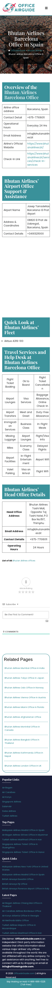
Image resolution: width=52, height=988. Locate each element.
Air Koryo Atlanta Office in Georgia (20, 915)
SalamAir (7, 806)
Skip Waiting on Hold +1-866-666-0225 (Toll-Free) (26, 983)
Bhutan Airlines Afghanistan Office (23, 716)
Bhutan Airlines (35, 50)
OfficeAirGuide (18, 50)
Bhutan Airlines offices (24, 560)
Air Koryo (6, 796)
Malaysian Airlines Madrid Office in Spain (23, 830)
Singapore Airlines (11, 801)
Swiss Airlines (9, 811)
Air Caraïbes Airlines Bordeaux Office (21, 910)
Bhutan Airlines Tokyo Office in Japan (24, 677)
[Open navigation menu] (46, 8)
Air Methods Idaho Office (15, 920)
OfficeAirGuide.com (24, 973)
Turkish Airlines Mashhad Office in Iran (22, 839)
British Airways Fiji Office (14, 883)
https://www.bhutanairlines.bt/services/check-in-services (38, 159)
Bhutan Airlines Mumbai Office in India (24, 668)
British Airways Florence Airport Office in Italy (25, 888)
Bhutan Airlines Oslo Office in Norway (24, 687)
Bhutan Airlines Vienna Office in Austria (25, 697)
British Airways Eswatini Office (18, 879)
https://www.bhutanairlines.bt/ (38, 145)
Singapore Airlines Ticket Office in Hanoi (23, 852)
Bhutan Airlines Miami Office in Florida (24, 707)
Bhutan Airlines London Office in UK (23, 765)
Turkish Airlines (9, 815)
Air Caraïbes (8, 792)
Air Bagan (7, 787)
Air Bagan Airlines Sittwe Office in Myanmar (25, 834)
